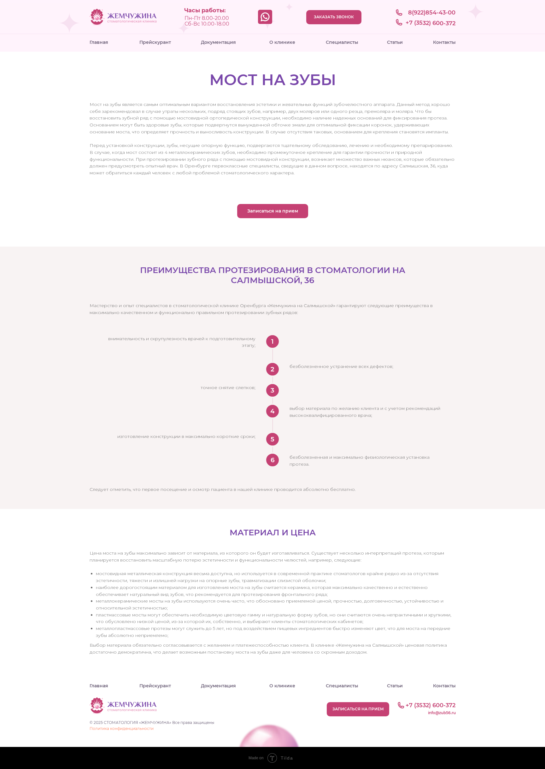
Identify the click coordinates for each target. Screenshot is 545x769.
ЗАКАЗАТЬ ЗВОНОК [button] (334, 17)
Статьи (395, 42)
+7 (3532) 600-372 (430, 23)
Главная (99, 42)
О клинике (282, 42)
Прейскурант (155, 42)
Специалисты (342, 42)
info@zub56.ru (442, 712)
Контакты (444, 42)
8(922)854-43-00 (431, 12)
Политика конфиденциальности (122, 728)
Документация (218, 42)
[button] (272, 211)
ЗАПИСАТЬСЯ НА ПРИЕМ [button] (358, 709)
